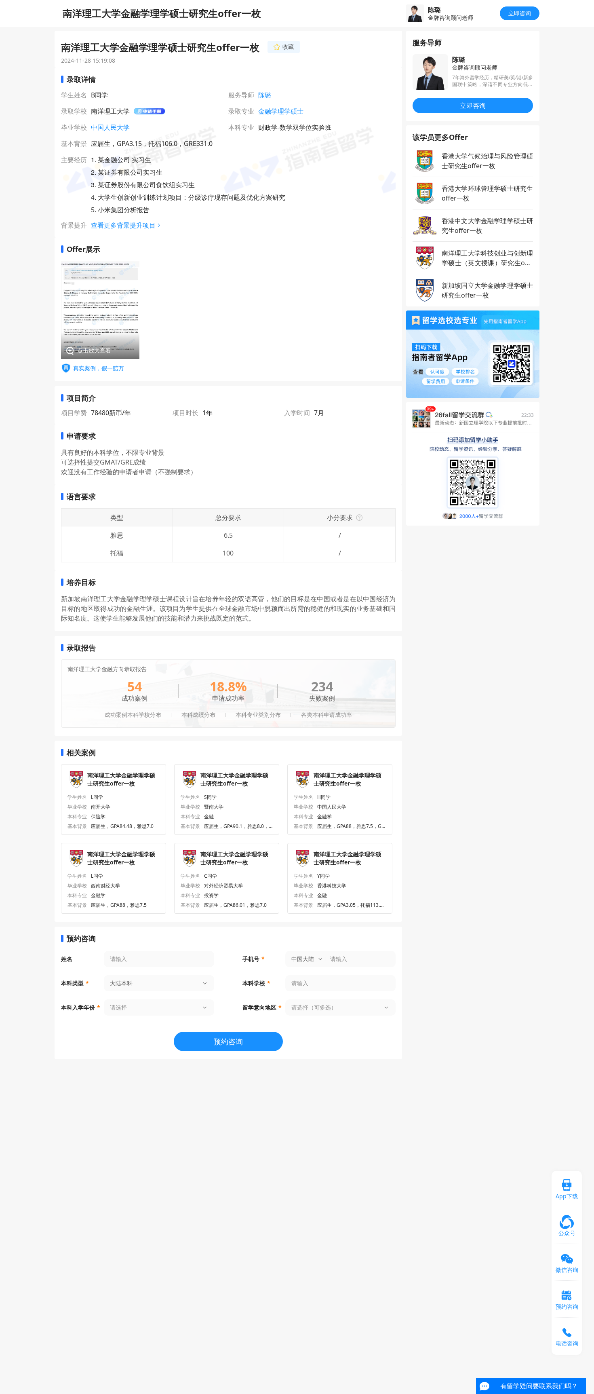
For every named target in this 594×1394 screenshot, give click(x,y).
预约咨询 (228, 1041)
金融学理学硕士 (280, 111)
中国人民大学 (110, 127)
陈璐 (264, 95)
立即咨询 (519, 13)
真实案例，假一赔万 (98, 368)
